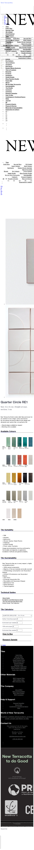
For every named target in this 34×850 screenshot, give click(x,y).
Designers (9, 45)
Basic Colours (16, 166)
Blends (6, 171)
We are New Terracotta (13, 84)
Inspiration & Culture (12, 109)
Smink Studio (11, 47)
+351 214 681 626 (17, 739)
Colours (8, 38)
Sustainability (10, 86)
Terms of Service (13, 826)
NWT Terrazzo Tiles (19, 681)
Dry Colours (15, 45)
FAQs (7, 99)
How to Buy (9, 95)
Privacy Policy (5, 826)
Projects (8, 43)
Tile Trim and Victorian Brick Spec (12, 601)
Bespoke (8, 42)
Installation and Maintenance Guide (12, 599)
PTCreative (18, 823)
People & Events (11, 104)
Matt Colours (28, 166)
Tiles (7, 36)
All (6, 102)
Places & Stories (11, 106)
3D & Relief (28, 164)
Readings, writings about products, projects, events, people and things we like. (17, 717)
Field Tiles (6, 164)
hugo (4, 645)
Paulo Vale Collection (19, 670)
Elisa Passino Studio (12, 79)
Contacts (9, 49)
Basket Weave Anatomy (25, 168)
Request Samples (11, 93)
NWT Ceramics (18, 695)
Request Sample (10, 640)
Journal (8, 51)
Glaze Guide (6, 598)
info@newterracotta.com (17, 736)
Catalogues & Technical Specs (15, 97)
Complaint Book (28, 826)
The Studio (9, 88)
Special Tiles (17, 164)
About (8, 47)
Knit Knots (10, 168)
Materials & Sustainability (14, 108)
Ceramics (9, 40)
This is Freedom (26, 44)
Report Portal (21, 826)
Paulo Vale (9, 80)
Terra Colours (27, 45)
